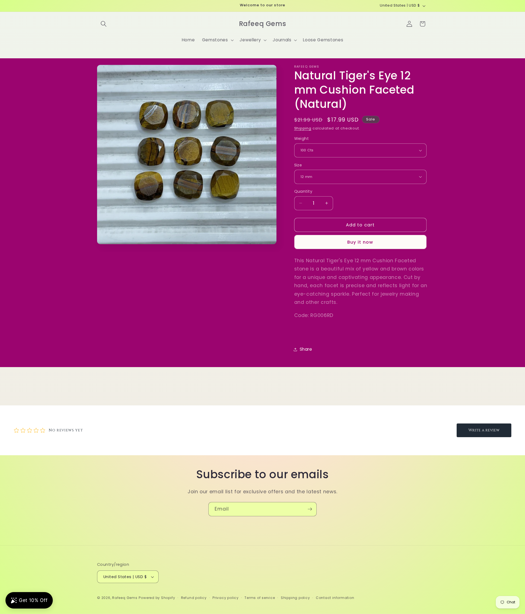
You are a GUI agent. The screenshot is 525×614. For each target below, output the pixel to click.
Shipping (302, 128)
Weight (301, 138)
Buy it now (360, 242)
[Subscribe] (309, 509)
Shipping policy (295, 597)
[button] (103, 23)
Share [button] (306, 349)
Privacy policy (225, 597)
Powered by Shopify (157, 597)
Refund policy (194, 597)
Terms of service (259, 597)
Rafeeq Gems (124, 597)
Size (298, 165)
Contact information (335, 597)
